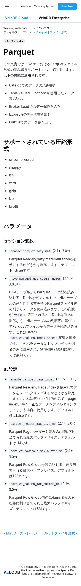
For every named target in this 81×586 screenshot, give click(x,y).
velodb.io (25, 6)
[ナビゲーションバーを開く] (7, 6)
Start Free (67, 6)
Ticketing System (44, 6)
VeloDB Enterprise (54, 17)
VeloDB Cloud (16, 17)
